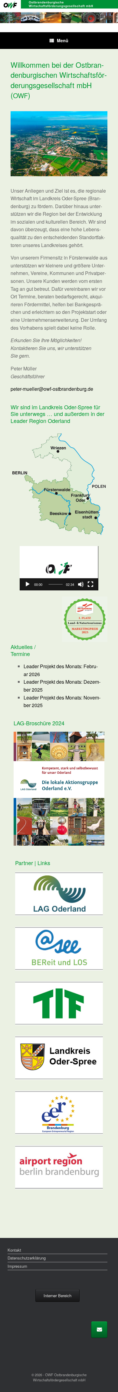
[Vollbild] (90, 584)
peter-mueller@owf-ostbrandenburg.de (52, 388)
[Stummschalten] (81, 584)
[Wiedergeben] (28, 584)
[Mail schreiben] (99, 1329)
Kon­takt (14, 1250)
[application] (59, 568)
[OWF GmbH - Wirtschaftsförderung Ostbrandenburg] (59, 11)
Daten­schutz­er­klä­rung (27, 1258)
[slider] (56, 584)
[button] (59, 568)
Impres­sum (17, 1266)
